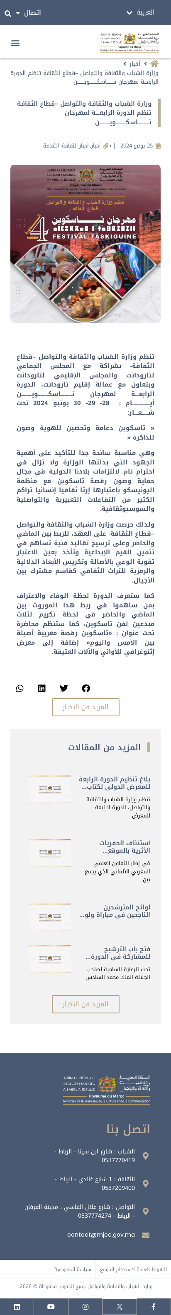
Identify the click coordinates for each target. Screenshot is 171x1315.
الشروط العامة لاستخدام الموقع (133, 1269)
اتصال (32, 12)
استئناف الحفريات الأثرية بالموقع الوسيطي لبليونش (123, 850)
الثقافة (51, 145)
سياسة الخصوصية (72, 1269)
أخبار (134, 64)
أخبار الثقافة (75, 145)
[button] (15, 43)
